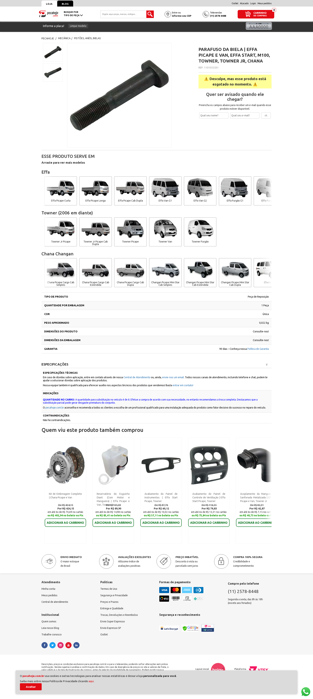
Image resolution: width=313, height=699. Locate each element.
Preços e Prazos (109, 601)
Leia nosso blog (50, 628)
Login (253, 3)
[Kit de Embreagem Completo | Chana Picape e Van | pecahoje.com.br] (65, 464)
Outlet (235, 3)
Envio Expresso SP (110, 628)
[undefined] (130, 95)
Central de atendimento (54, 601)
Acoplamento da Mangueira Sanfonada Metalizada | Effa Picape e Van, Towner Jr (256, 497)
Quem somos (48, 621)
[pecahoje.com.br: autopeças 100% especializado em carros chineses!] (48, 13)
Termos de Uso (108, 588)
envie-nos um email (173, 377)
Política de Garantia (258, 348)
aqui (91, 681)
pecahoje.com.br (54, 407)
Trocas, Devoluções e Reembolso (119, 614)
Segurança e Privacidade (114, 595)
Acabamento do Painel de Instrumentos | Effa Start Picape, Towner (161, 497)
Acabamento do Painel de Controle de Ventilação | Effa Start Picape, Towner (208, 497)
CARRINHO (260, 12)
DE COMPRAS (260, 16)
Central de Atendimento (137, 377)
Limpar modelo (78, 25)
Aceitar (31, 686)
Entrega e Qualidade (111, 608)
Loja (49, 4)
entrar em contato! (183, 385)
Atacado (244, 3)
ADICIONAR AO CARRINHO (65, 522)
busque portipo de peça (72, 13)
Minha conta (48, 588)
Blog (65, 4)
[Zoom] (53, 52)
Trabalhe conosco (51, 634)
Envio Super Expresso (112, 621)
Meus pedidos (265, 3)
